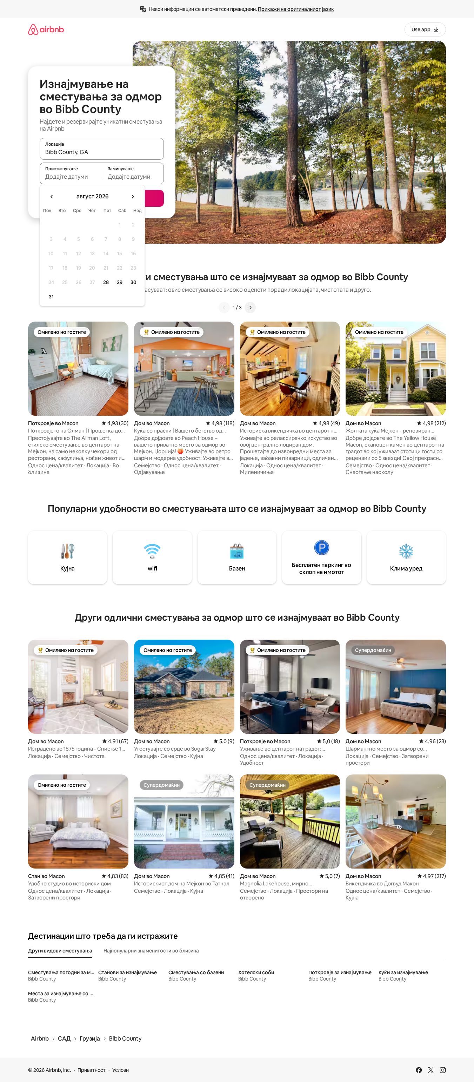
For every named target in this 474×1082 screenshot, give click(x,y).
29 (119, 282)
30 (133, 282)
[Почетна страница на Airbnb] (46, 29)
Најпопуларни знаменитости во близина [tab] (151, 951)
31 (51, 296)
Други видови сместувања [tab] (60, 951)
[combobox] (101, 152)
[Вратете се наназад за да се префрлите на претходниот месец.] (52, 196)
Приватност (92, 1070)
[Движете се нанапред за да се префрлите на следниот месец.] (133, 196)
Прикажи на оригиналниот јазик (296, 9)
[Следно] (250, 307)
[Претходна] (224, 307)
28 (106, 282)
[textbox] (70, 176)
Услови (120, 1070)
